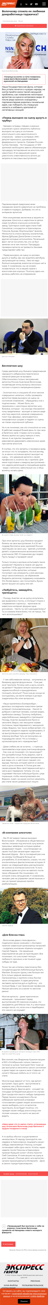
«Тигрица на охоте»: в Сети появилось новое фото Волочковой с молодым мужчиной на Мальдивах (22, 79)
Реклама (35, 1281)
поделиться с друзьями (24, 26)
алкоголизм (21, 1174)
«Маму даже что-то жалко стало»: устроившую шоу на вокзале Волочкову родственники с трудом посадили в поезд (24, 1126)
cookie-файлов (37, 1296)
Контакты (13, 1281)
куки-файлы (11, 1285)
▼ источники (8, 1244)
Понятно (24, 1301)
